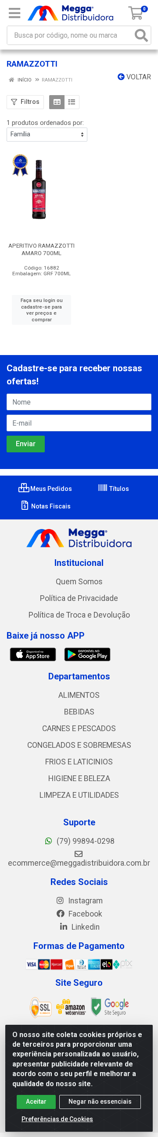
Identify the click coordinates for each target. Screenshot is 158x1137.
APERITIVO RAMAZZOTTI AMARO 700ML (41, 249)
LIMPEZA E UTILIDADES (79, 795)
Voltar (138, 77)
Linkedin (85, 927)
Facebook (84, 914)
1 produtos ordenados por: (45, 123)
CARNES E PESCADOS (79, 728)
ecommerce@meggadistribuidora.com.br (79, 863)
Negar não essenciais (100, 1101)
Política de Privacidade (79, 598)
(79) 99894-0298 (85, 841)
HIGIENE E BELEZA (79, 778)
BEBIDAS (79, 711)
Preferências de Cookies (57, 1119)
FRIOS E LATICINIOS (79, 761)
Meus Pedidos (50, 488)
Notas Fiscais (50, 506)
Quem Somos (79, 581)
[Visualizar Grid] (57, 102)
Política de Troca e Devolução (79, 615)
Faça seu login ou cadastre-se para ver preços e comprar (42, 310)
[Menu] (14, 13)
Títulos (118, 488)
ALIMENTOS (79, 695)
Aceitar (36, 1101)
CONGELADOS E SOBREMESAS (79, 745)
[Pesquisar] (141, 35)
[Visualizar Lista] (71, 102)
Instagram (84, 900)
